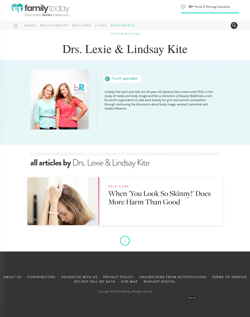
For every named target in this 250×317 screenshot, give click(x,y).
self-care (118, 186)
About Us (12, 277)
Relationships (54, 25)
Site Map (129, 281)
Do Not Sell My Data (94, 281)
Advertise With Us (79, 277)
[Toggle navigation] (234, 25)
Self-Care (81, 25)
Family (30, 25)
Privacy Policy (118, 277)
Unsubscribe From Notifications (172, 277)
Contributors (41, 277)
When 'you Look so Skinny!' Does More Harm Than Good (159, 197)
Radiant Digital (160, 281)
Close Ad (192, 298)
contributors (125, 34)
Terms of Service (229, 277)
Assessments (123, 25)
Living (101, 25)
